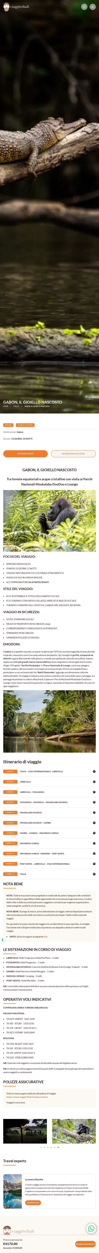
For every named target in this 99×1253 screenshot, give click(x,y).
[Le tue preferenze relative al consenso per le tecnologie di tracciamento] (2, 939)
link (46, 936)
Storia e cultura (25, 425)
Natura (8, 425)
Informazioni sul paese (73, 454)
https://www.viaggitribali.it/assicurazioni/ (27, 1097)
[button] (6, 1131)
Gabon (20, 432)
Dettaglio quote (26, 453)
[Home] (16, 7)
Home (5, 406)
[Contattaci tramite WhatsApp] (91, 1228)
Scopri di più (33, 1203)
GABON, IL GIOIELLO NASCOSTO (37, 406)
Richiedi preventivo (85, 1244)
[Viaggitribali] (49, 1232)
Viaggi (16, 406)
